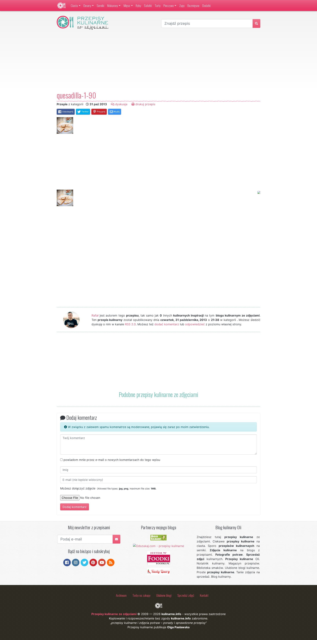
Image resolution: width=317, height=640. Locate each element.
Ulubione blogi (164, 595)
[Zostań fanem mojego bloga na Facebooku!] (67, 562)
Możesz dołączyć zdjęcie (108, 488)
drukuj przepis (144, 104)
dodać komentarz (166, 324)
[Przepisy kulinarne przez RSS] (111, 562)
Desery (87, 5)
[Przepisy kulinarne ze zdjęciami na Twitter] (84, 562)
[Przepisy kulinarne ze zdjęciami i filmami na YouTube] (102, 562)
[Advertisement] (158, 60)
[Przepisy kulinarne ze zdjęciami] (61, 5)
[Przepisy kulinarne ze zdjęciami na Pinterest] (93, 562)
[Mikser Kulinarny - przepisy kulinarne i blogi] (158, 537)
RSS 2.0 (130, 324)
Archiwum (121, 595)
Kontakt (204, 595)
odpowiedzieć (195, 324)
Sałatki (148, 5)
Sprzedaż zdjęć (185, 595)
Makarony (112, 5)
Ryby (138, 5)
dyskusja (120, 104)
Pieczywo (168, 5)
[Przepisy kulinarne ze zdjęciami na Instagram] (76, 562)
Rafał (95, 315)
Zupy (182, 5)
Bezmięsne (193, 5)
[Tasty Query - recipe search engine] (158, 571)
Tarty (158, 5)
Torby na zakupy (141, 595)
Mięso (126, 5)
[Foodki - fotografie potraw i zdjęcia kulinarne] (158, 557)
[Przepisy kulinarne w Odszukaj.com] (158, 545)
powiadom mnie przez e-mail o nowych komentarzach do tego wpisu (111, 460)
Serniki (100, 5)
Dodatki (206, 5)
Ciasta (74, 5)
